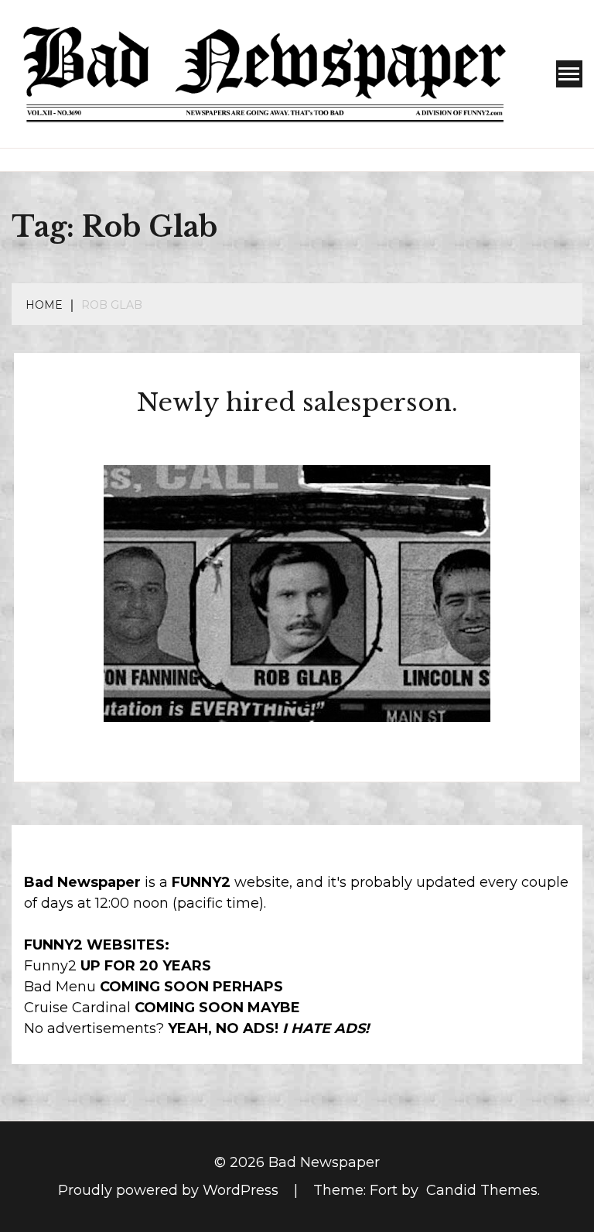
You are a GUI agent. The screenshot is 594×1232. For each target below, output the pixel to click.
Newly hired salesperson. (297, 402)
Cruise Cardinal (77, 1007)
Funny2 (50, 965)
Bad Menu (60, 986)
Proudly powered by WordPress (170, 1190)
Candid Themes (482, 1190)
